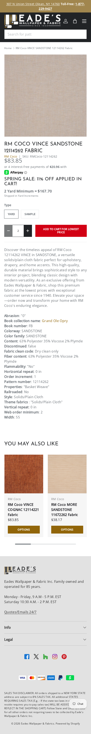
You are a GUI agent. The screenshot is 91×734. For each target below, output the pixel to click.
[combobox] (45, 34)
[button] (75, 21)
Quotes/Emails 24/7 (20, 612)
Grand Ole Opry (55, 320)
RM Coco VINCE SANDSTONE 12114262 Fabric (44, 48)
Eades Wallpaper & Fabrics (37, 723)
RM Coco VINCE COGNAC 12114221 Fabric (23, 509)
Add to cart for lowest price (61, 230)
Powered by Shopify (68, 723)
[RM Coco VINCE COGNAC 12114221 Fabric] (23, 474)
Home (8, 48)
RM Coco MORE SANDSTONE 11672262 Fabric (64, 509)
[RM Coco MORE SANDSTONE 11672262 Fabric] (67, 474)
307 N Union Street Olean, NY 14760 (33, 4)
